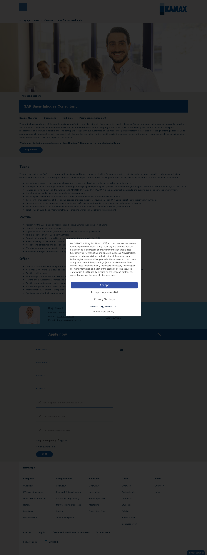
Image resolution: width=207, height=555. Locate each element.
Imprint (96, 311)
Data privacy (107, 311)
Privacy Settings (104, 299)
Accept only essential (104, 292)
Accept (104, 285)
